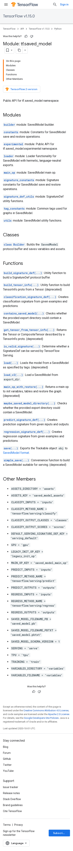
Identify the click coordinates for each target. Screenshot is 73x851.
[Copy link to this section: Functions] (27, 263)
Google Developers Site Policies (41, 718)
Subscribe (59, 833)
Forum (7, 752)
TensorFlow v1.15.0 (19, 16)
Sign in (64, 4)
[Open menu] (6, 4)
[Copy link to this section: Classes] (23, 235)
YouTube (8, 770)
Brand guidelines (13, 805)
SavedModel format (16, 453)
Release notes (11, 793)
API (22, 28)
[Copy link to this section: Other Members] (39, 479)
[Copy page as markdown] (19, 50)
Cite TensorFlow (12, 811)
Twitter (7, 764)
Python (58, 28)
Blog (5, 746)
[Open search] (55, 4)
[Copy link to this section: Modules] (24, 115)
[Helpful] (26, 36)
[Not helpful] (31, 36)
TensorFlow (9, 28)
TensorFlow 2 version (23, 89)
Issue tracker (10, 787)
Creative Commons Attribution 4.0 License (46, 710)
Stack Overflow (12, 799)
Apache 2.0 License (58, 714)
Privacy (18, 824)
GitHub (7, 758)
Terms (7, 824)
